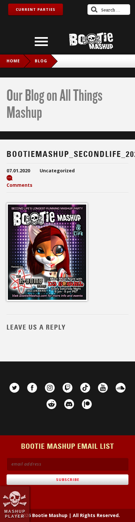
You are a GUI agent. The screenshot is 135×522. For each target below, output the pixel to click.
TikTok (85, 388)
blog (41, 61)
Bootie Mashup (91, 41)
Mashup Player (15, 513)
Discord (69, 404)
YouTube (103, 388)
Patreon (87, 404)
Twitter (14, 388)
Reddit (51, 404)
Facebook (32, 388)
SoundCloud (120, 388)
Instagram (50, 388)
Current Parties (35, 9)
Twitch (67, 388)
